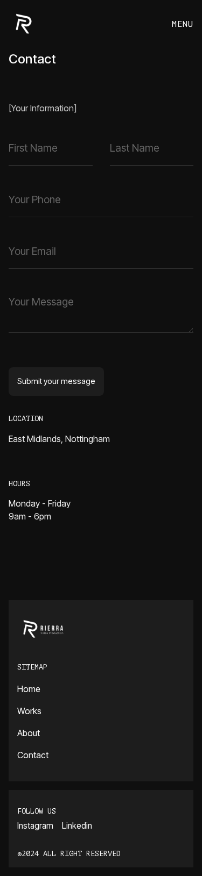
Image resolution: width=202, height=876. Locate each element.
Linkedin (77, 826)
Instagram (35, 826)
